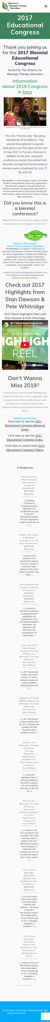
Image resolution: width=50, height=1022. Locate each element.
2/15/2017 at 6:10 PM (29, 892)
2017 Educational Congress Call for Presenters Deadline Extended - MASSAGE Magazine (29, 593)
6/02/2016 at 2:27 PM (29, 551)
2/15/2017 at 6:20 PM (29, 959)
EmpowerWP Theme (34, 1013)
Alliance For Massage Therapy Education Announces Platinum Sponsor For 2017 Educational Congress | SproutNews (29, 812)
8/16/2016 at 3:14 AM (29, 826)
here (27, 92)
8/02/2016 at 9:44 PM (29, 770)
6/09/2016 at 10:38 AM (29, 604)
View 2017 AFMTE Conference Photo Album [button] (25, 246)
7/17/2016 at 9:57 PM (29, 715)
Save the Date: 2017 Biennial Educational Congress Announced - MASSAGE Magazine (29, 485)
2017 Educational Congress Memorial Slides (25, 425)
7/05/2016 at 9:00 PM (29, 668)
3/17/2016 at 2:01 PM (29, 496)
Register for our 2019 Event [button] (25, 418)
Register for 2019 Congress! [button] (25, 243)
